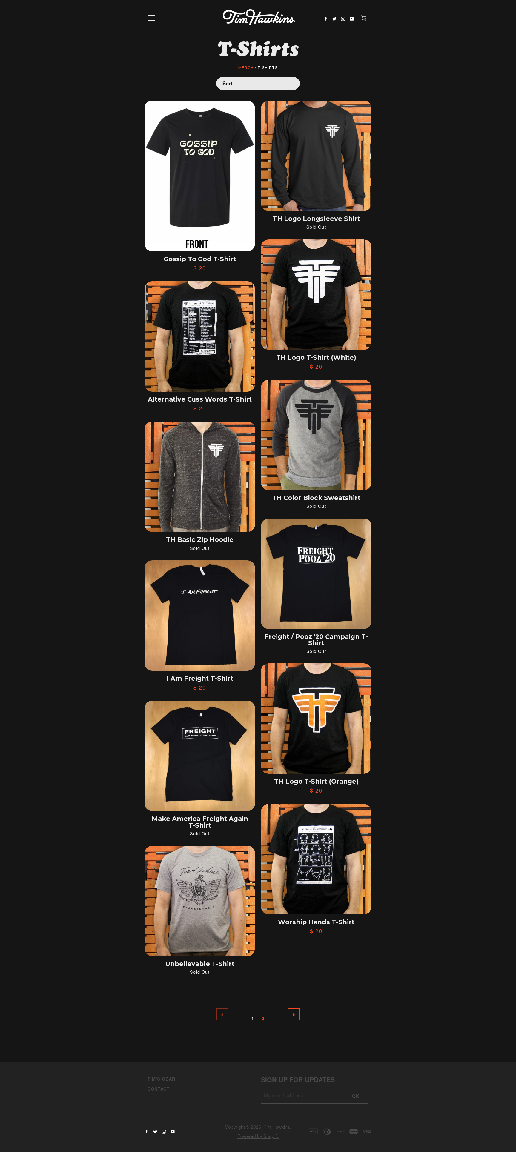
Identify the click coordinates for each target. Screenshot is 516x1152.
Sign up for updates (298, 1079)
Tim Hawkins (277, 1126)
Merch (246, 67)
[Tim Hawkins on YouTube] (352, 18)
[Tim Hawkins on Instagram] (343, 18)
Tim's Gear (161, 1079)
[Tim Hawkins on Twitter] (334, 18)
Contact (159, 1089)
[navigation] (152, 17)
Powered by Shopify (258, 1136)
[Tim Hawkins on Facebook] (326, 18)
